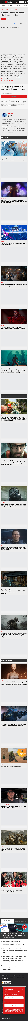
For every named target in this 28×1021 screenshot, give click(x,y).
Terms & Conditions (12, 1011)
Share (5, 23)
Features (4, 19)
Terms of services (17, 100)
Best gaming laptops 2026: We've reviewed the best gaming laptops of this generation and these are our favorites (15, 943)
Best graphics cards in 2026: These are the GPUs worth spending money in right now (15, 950)
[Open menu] (2, 2)
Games (3, 9)
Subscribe (21, 2)
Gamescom (10, 5)
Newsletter (24, 23)
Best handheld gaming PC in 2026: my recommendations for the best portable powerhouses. (14, 967)
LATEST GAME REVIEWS (20, 921)
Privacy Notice (19, 101)
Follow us (16, 23)
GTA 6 (18, 5)
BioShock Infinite (13, 9)
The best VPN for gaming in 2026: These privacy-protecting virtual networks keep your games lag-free (14, 935)
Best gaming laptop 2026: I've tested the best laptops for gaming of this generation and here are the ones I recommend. (14, 959)
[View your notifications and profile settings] (13, 2)
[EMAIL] (11, 116)
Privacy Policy (18, 1010)
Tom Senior (10, 18)
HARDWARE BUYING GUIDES (7, 921)
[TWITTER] (9, 116)
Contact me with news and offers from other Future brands (14, 1001)
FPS (7, 9)
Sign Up (14, 1005)
